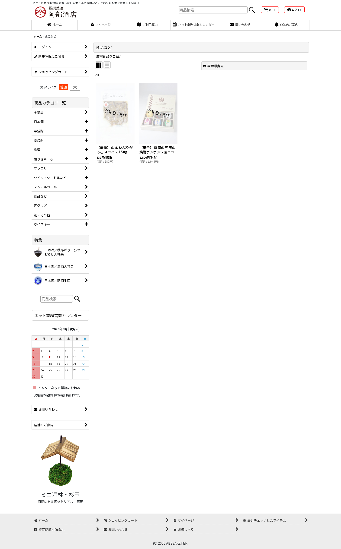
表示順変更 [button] (215, 65)
